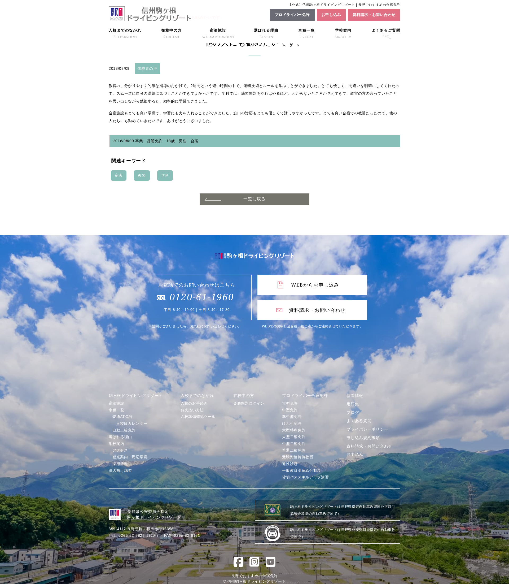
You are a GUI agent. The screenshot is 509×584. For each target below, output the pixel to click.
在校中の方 (171, 33)
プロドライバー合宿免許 (305, 395)
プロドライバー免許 (292, 14)
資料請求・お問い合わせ (374, 14)
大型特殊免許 (293, 430)
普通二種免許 (293, 450)
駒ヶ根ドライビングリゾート (136, 395)
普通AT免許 (122, 416)
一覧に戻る (254, 199)
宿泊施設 (218, 33)
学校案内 (343, 33)
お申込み (354, 454)
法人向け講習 (120, 470)
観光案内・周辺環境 (129, 457)
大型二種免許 (293, 437)
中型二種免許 (293, 444)
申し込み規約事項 (363, 437)
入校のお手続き (194, 403)
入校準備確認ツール (198, 416)
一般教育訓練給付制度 (301, 470)
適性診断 (290, 464)
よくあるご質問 (386, 33)
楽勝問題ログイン (249, 403)
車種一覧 (306, 33)
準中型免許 (292, 416)
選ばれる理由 (266, 33)
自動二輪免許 (124, 430)
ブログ (352, 412)
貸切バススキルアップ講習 (305, 477)
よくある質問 (358, 420)
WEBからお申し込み (315, 285)
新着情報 (354, 395)
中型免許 (290, 410)
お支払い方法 (192, 410)
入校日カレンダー (131, 423)
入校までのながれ (125, 33)
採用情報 (120, 464)
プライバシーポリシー (367, 429)
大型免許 (290, 403)
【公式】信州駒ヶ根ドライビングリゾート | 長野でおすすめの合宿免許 (344, 5)
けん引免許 (292, 423)
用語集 (352, 404)
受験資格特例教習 (297, 457)
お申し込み (331, 14)
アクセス (120, 450)
